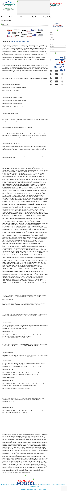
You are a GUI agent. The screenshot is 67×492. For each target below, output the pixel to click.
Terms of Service (42, 489)
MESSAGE (52, 46)
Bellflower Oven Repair (34, 486)
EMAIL (51, 42)
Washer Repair (24, 17)
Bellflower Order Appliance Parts (28, 489)
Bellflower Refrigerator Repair (58, 484)
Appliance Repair (13, 17)
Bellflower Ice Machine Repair (25, 488)
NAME (51, 32)
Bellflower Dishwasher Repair (10, 488)
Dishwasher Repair (6, 20)
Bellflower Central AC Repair (55, 488)
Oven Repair (60, 17)
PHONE (51, 37)
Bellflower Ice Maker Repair (40, 488)
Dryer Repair (35, 17)
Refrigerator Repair (47, 17)
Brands (3, 17)
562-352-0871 (55, 5)
